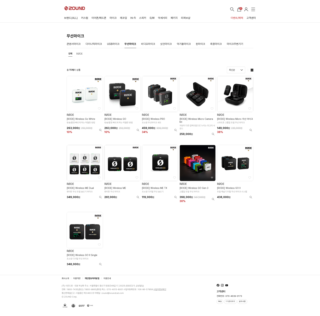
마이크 (113, 18)
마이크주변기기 (235, 44)
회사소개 (65, 278)
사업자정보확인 (159, 289)
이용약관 (76, 278)
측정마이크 (216, 44)
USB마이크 (113, 44)
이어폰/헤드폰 (99, 18)
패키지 (174, 18)
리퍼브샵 (185, 18)
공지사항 (242, 301)
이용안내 (107, 278)
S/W (152, 18)
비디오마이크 (148, 44)
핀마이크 (200, 44)
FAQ (220, 301)
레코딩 (123, 18)
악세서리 (162, 18)
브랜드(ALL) (71, 18)
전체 (70, 53)
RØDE (79, 53)
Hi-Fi (133, 18)
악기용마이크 (184, 44)
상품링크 (85, 107)
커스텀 (84, 18)
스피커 (142, 18)
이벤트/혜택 (237, 18)
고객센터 (251, 18)
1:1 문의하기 (230, 301)
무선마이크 (130, 44)
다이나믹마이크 (94, 44)
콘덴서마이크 (74, 44)
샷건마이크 (166, 44)
